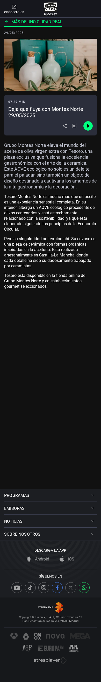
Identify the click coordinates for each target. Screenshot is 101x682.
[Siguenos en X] (70, 587)
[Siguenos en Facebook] (57, 587)
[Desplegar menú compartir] (64, 126)
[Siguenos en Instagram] (43, 587)
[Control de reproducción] (88, 126)
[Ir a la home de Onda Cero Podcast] (50, 9)
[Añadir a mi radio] (74, 126)
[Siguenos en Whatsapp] (84, 587)
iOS (70, 559)
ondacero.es (14, 12)
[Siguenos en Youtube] (16, 587)
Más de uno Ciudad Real (36, 21)
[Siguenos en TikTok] (30, 587)
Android (41, 559)
